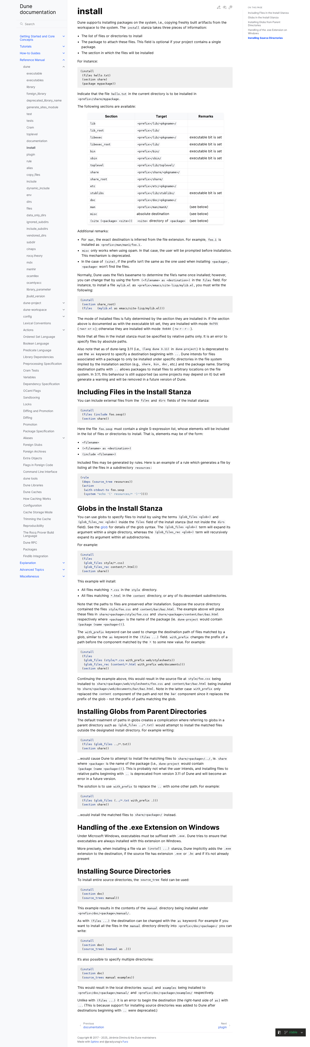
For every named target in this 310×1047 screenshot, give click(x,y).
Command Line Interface (40, 471)
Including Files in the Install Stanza (268, 12)
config (27, 316)
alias (30, 168)
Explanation (28, 563)
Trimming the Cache (37, 519)
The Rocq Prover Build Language (38, 534)
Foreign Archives (34, 451)
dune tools (30, 478)
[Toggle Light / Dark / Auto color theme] (230, 7)
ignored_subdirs (38, 222)
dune (26, 66)
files (29, 208)
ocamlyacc (34, 282)
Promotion (30, 424)
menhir (31, 269)
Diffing (27, 417)
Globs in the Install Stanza (263, 17)
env (29, 195)
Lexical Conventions (37, 323)
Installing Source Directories (265, 37)
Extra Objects (32, 458)
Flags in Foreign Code (38, 465)
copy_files (33, 174)
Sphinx (95, 1041)
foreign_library (36, 93)
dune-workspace (35, 309)
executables (35, 80)
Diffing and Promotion (38, 411)
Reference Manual (32, 60)
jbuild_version (36, 296)
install (31, 147)
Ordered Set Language (39, 336)
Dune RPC (30, 542)
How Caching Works (37, 498)
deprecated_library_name (44, 100)
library (31, 87)
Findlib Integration (35, 556)
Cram (30, 127)
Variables (29, 377)
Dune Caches (32, 492)
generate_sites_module (42, 107)
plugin (31, 154)
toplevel (32, 134)
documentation (37, 141)
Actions (28, 330)
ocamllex (33, 276)
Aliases (28, 438)
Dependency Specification (41, 384)
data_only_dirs (36, 215)
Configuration (32, 505)
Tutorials (25, 46)
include (31, 181)
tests (30, 120)
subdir (31, 242)
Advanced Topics (32, 569)
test (29, 114)
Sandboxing (31, 397)
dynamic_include (38, 188)
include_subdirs (37, 228)
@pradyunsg (112, 1041)
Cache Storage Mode (38, 512)
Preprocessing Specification (42, 363)
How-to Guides (30, 53)
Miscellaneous (29, 576)
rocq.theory (35, 255)
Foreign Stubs (32, 444)
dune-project (32, 303)
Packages (30, 549)
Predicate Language (37, 350)
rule (29, 161)
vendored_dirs (36, 235)
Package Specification (38, 431)
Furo (125, 1041)
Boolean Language (36, 343)
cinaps (31, 249)
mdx (30, 262)
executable (34, 73)
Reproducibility (33, 525)
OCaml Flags (32, 390)
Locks (27, 404)
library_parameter (39, 289)
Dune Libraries (33, 485)
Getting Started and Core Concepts (37, 37)
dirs (29, 201)
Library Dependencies (38, 357)
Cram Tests (31, 370)
